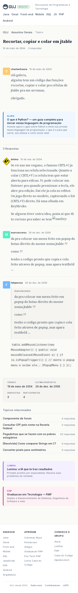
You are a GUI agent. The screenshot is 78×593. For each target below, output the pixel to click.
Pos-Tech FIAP (32, 556)
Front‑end (26, 14)
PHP (61, 14)
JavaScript (9, 560)
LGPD (66, 585)
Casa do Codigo (63, 555)
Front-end (8, 546)
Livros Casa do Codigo (32, 562)
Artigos (28, 546)
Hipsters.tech (61, 559)
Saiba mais (36, 585)
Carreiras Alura (33, 537)
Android (8, 20)
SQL (48, 14)
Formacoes (30, 542)
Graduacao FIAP (33, 551)
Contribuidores (52, 585)
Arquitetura (9, 574)
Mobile (39, 14)
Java (6, 14)
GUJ (5, 32)
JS (55, 14)
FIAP (56, 550)
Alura (57, 541)
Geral (14, 14)
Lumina (58, 546)
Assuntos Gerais (21, 32)
